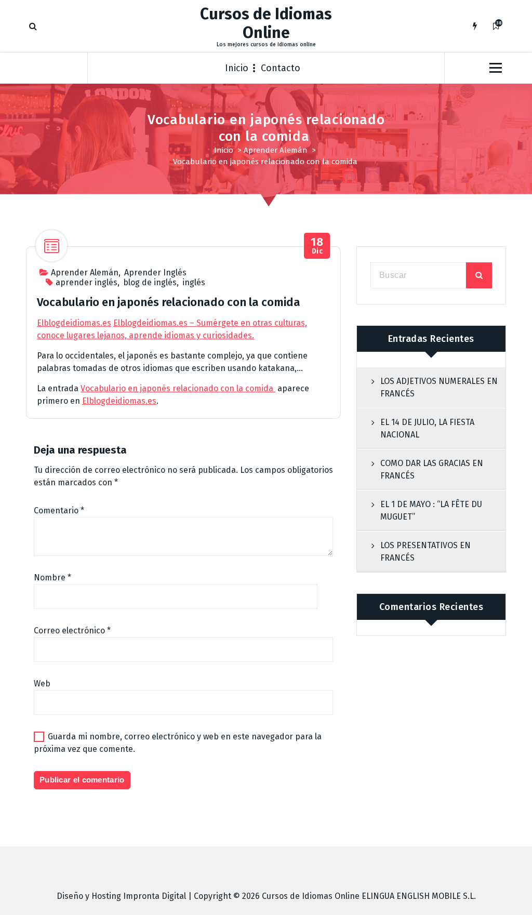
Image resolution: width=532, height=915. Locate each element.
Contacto (280, 68)
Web (42, 683)
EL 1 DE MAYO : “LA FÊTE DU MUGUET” (431, 510)
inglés (193, 282)
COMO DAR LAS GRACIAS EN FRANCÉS (431, 469)
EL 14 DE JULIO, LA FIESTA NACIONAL (427, 428)
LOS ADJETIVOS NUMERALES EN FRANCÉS (439, 387)
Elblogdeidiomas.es (74, 323)
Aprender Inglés (155, 272)
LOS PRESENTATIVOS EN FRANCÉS (425, 551)
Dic (317, 246)
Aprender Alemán (276, 150)
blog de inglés (150, 282)
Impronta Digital (154, 896)
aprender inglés (86, 282)
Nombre (52, 577)
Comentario (59, 510)
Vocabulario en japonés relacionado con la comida (178, 388)
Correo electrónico (72, 630)
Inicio (236, 68)
